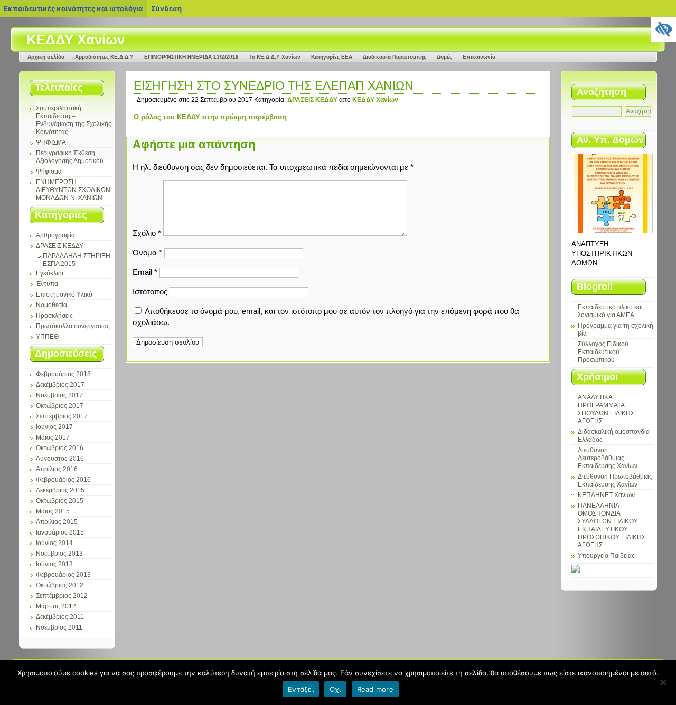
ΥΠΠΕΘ (47, 337)
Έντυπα (47, 284)
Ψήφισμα (49, 171)
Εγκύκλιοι (49, 273)
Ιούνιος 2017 (54, 427)
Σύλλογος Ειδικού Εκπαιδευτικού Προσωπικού (603, 352)
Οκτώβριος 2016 (59, 448)
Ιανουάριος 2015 (60, 532)
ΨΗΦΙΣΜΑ (51, 142)
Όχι (335, 689)
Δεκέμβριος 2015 (60, 490)
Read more (375, 689)
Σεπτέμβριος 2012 (62, 596)
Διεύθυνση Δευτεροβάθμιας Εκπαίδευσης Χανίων (607, 458)
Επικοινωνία (479, 57)
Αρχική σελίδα (45, 57)
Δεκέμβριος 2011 (60, 617)
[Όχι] (663, 682)
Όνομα (147, 252)
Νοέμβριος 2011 (59, 627)
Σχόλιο (147, 232)
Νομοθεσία (51, 305)
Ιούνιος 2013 (54, 564)
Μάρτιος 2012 (56, 606)
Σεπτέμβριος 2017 (62, 416)
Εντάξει (301, 689)
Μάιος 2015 (53, 511)
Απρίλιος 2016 (57, 469)
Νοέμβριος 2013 (59, 553)
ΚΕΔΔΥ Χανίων (75, 39)
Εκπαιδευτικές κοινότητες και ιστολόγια (73, 8)
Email (145, 272)
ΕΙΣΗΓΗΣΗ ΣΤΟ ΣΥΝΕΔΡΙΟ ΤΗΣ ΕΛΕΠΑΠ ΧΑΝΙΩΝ (274, 85)
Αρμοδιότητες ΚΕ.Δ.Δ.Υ (104, 57)
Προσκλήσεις (54, 315)
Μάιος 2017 (53, 437)
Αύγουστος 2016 (60, 458)
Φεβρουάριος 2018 (63, 374)
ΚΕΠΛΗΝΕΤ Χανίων (606, 495)
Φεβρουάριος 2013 (63, 574)
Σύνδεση (166, 8)
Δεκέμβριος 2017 (60, 385)
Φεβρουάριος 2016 (63, 480)
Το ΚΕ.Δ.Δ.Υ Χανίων (275, 57)
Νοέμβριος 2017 (59, 395)
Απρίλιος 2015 (57, 522)
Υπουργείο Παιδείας (606, 555)
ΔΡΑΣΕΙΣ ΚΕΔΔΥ (59, 246)
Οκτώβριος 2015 (59, 501)
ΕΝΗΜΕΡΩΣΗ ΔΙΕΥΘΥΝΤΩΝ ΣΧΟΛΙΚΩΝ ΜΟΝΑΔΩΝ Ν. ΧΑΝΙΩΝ (73, 190)
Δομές (444, 57)
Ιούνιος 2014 (54, 543)
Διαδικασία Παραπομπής (394, 57)
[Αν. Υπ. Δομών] (612, 193)
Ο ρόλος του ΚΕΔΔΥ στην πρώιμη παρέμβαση (210, 117)
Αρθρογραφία (55, 235)
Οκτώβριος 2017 (59, 406)
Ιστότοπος (150, 291)
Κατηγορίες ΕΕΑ (331, 57)
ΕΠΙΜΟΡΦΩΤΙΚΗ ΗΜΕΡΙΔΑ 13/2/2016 (191, 57)
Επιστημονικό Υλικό (64, 294)
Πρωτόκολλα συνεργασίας (73, 326)
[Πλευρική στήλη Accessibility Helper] (663, 29)
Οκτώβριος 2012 (59, 585)
